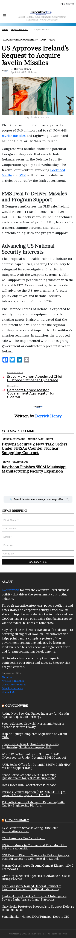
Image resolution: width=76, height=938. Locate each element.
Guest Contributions (14, 684)
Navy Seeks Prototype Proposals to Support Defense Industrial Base (38, 908)
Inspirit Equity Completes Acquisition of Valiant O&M (34, 735)
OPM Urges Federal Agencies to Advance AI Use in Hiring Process (36, 877)
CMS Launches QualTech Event (23, 838)
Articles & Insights (13, 680)
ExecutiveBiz (10, 590)
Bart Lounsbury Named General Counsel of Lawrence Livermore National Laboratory (31, 887)
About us (7, 677)
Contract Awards (14, 439)
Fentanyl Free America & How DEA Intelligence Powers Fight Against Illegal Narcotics (34, 898)
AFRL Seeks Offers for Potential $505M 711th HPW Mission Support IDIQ (36, 766)
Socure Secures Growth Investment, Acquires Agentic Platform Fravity (33, 725)
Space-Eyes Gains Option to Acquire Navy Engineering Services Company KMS (30, 746)
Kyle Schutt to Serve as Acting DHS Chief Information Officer (30, 829)
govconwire (16, 705)
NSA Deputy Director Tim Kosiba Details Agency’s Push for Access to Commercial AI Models (35, 857)
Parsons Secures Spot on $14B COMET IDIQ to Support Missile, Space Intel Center (34, 793)
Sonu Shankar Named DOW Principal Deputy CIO (35, 916)
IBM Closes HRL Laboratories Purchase (29, 785)
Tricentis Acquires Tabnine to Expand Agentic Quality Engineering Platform (33, 804)
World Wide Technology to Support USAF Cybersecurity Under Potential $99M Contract (34, 756)
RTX (22, 175)
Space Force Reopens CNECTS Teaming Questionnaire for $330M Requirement (29, 776)
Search (67, 500)
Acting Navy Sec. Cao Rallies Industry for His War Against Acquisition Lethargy (35, 715)
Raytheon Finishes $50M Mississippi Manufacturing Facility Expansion (34, 469)
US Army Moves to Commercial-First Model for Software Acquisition (34, 847)
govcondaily (17, 820)
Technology (20, 461)
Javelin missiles (14, 136)
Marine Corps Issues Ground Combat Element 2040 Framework (38, 867)
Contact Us (8, 692)
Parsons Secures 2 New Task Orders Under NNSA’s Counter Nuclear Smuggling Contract (34, 448)
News (49, 439)
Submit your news (12, 688)
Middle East (35, 439)
